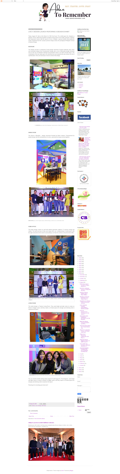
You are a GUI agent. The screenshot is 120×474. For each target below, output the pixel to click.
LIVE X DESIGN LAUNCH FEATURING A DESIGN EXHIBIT (84, 307)
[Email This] (40, 404)
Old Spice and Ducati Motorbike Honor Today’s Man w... (84, 298)
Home (51, 416)
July (81, 353)
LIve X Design (38, 405)
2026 (80, 257)
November (82, 276)
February (82, 363)
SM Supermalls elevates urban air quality (84, 127)
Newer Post (31, 416)
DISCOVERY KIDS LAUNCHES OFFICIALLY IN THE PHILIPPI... (85, 317)
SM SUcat (44, 405)
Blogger (71, 470)
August (81, 282)
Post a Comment (34, 413)
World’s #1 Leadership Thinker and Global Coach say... (85, 331)
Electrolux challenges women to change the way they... (85, 289)
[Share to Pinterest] (45, 404)
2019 (80, 271)
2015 (80, 371)
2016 (80, 369)
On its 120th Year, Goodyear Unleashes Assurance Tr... (85, 345)
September (82, 280)
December (82, 274)
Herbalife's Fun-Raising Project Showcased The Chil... (85, 302)
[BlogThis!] (41, 404)
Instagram (81, 85)
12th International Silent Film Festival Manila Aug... (85, 327)
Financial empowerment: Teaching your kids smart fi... (84, 312)
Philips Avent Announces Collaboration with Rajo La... (84, 336)
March (81, 361)
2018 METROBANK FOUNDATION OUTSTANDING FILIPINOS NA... (84, 350)
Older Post (71, 416)
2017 (80, 367)
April (81, 359)
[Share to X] (42, 404)
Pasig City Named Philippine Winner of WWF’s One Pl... (85, 340)
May (81, 357)
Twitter (80, 87)
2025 (80, 259)
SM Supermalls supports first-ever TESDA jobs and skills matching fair (84, 158)
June (81, 355)
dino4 (62, 470)
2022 (80, 265)
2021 (80, 267)
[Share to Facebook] (44, 404)
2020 (80, 269)
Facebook (81, 84)
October (82, 278)
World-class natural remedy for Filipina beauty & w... (84, 285)
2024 (80, 261)
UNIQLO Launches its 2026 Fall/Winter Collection (41, 422)
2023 (80, 263)
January (82, 365)
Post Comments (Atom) (39, 418)
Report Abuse (81, 406)
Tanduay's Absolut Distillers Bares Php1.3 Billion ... (84, 293)
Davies (33, 405)
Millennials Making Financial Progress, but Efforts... (84, 322)
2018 (80, 273)
